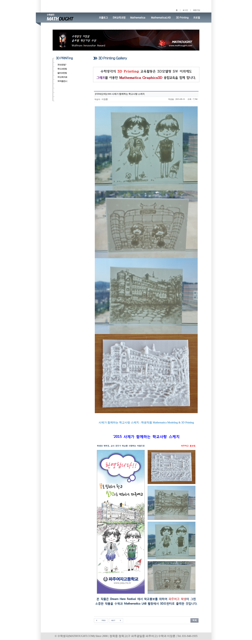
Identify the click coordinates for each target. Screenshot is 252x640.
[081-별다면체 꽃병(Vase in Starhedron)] (101, 620)
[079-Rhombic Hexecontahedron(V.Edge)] (116, 620)
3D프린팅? (61, 65)
